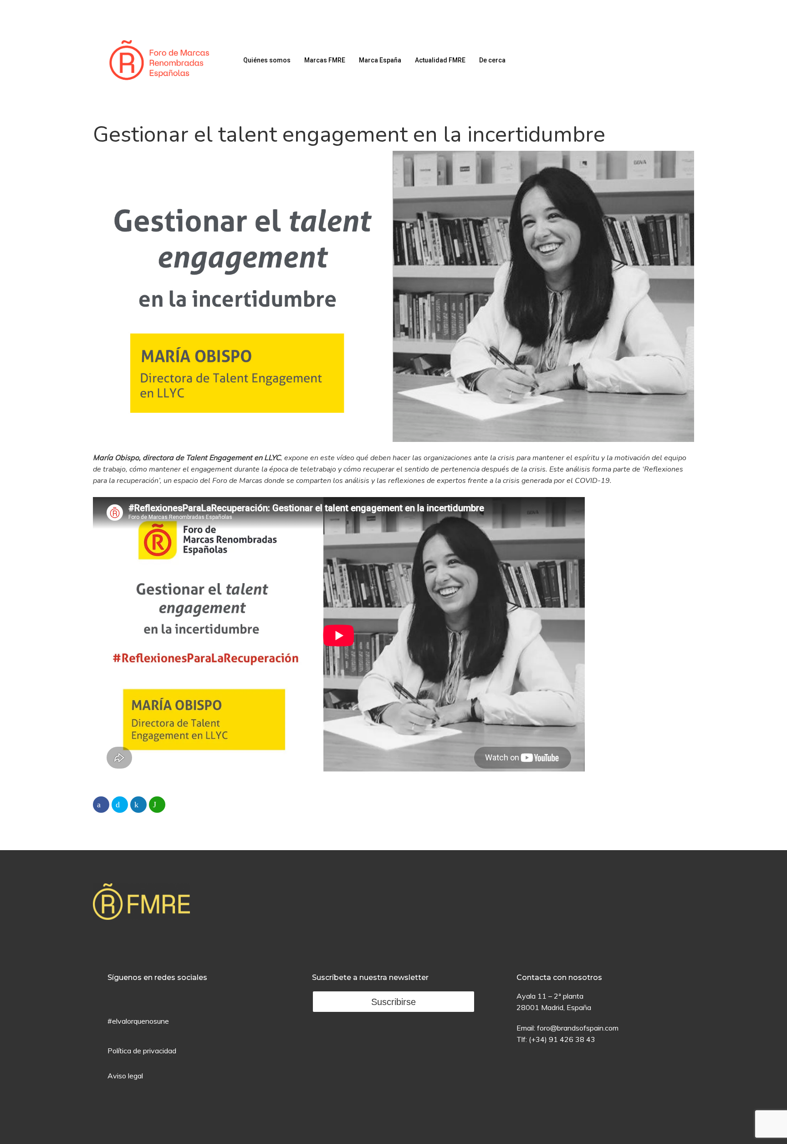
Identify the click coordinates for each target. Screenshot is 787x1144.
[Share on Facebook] (101, 804)
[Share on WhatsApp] (157, 804)
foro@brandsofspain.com (577, 1027)
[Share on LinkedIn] (138, 804)
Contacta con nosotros (559, 977)
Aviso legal (125, 1075)
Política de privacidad (141, 1050)
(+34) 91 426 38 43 (562, 1039)
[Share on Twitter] (120, 804)
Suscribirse (393, 1002)
